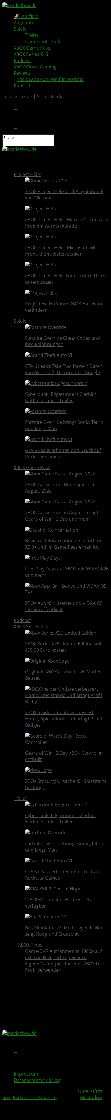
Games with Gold (43, 41)
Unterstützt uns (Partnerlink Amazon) (52, 1094)
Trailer (32, 35)
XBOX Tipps (29, 945)
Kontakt (22, 85)
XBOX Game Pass (32, 48)
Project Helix (27, 174)
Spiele (20, 29)
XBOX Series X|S (31, 54)
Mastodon (91, 1097)
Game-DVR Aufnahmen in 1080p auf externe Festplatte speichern (63, 954)
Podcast (22, 60)
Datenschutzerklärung (37, 1080)
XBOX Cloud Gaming (35, 67)
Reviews (22, 73)
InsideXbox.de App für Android (50, 79)
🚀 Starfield (26, 16)
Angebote (24, 22)
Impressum (26, 1074)
